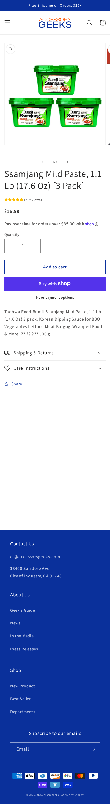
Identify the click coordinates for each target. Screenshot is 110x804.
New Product (22, 686)
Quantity (11, 234)
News (15, 623)
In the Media (22, 636)
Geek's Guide (22, 610)
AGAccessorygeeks (48, 795)
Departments (22, 711)
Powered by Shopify (72, 795)
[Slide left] (43, 162)
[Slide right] (67, 162)
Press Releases (24, 649)
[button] (7, 22)
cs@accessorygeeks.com (35, 556)
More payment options (55, 297)
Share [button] (16, 384)
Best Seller (20, 699)
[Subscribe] (93, 749)
